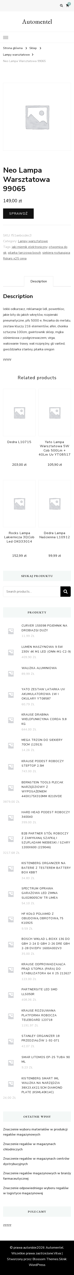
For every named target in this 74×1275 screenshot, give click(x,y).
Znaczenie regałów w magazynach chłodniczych (29, 1147)
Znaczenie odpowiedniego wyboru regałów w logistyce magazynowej (36, 1191)
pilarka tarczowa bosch (24, 252)
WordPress (37, 1265)
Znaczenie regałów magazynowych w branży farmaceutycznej (37, 1176)
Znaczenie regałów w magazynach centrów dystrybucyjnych (36, 1161)
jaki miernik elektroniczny (29, 247)
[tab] (38, 281)
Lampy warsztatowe (33, 241)
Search (65, 591)
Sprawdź (18, 213)
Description (38, 281)
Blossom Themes (45, 1259)
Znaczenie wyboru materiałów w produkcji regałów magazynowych (35, 1132)
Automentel (37, 22)
